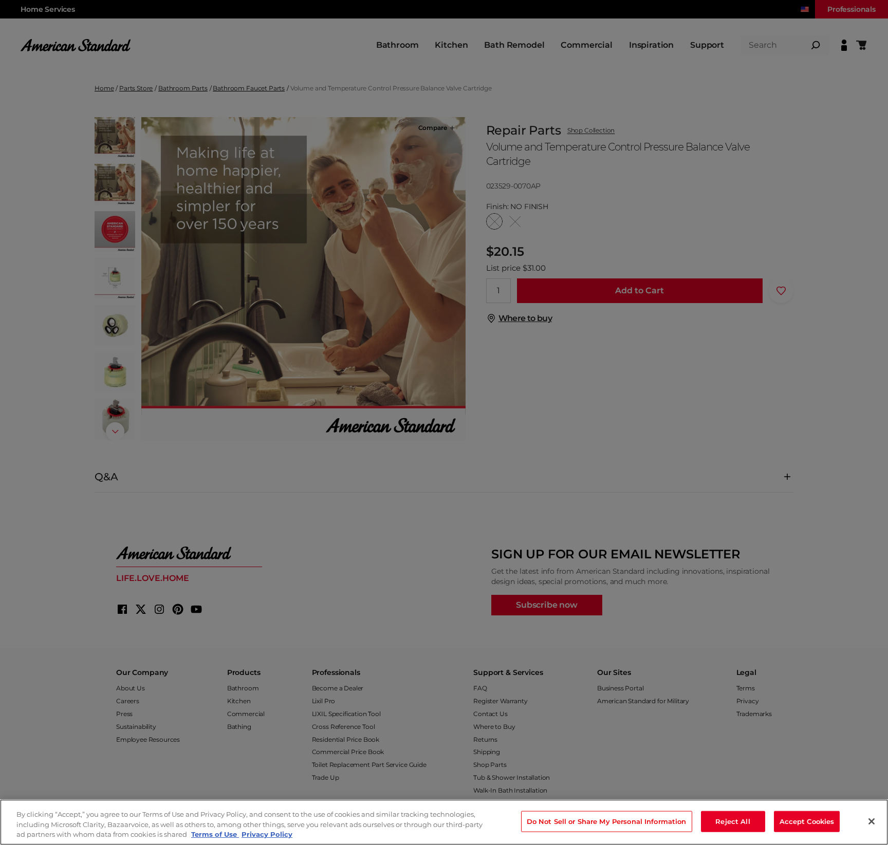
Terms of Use (215, 834)
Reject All (732, 821)
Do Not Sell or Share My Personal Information (607, 821)
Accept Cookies (807, 821)
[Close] (871, 821)
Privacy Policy (267, 834)
